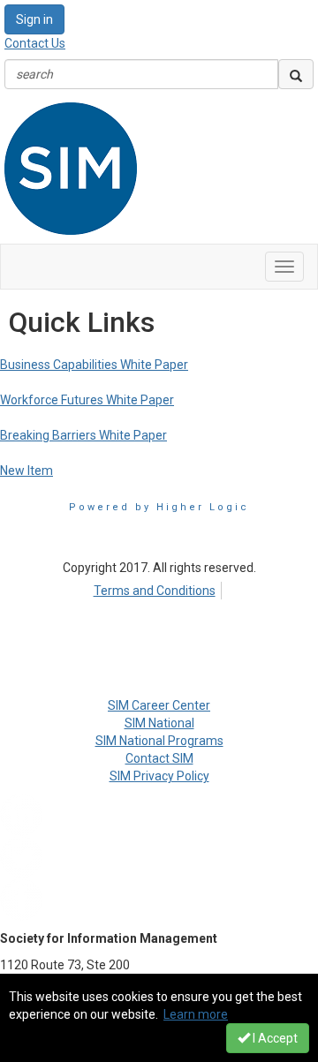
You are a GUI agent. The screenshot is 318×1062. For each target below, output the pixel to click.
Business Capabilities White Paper (94, 365)
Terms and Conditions (155, 591)
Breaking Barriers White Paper (83, 435)
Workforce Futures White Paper (87, 400)
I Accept (274, 1038)
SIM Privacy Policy (159, 776)
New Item (26, 470)
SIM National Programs (159, 741)
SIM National (159, 723)
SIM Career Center (159, 705)
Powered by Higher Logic (159, 507)
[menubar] (158, 587)
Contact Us (34, 43)
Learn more (195, 1014)
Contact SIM (159, 758)
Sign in (34, 19)
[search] (296, 74)
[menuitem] (158, 587)
